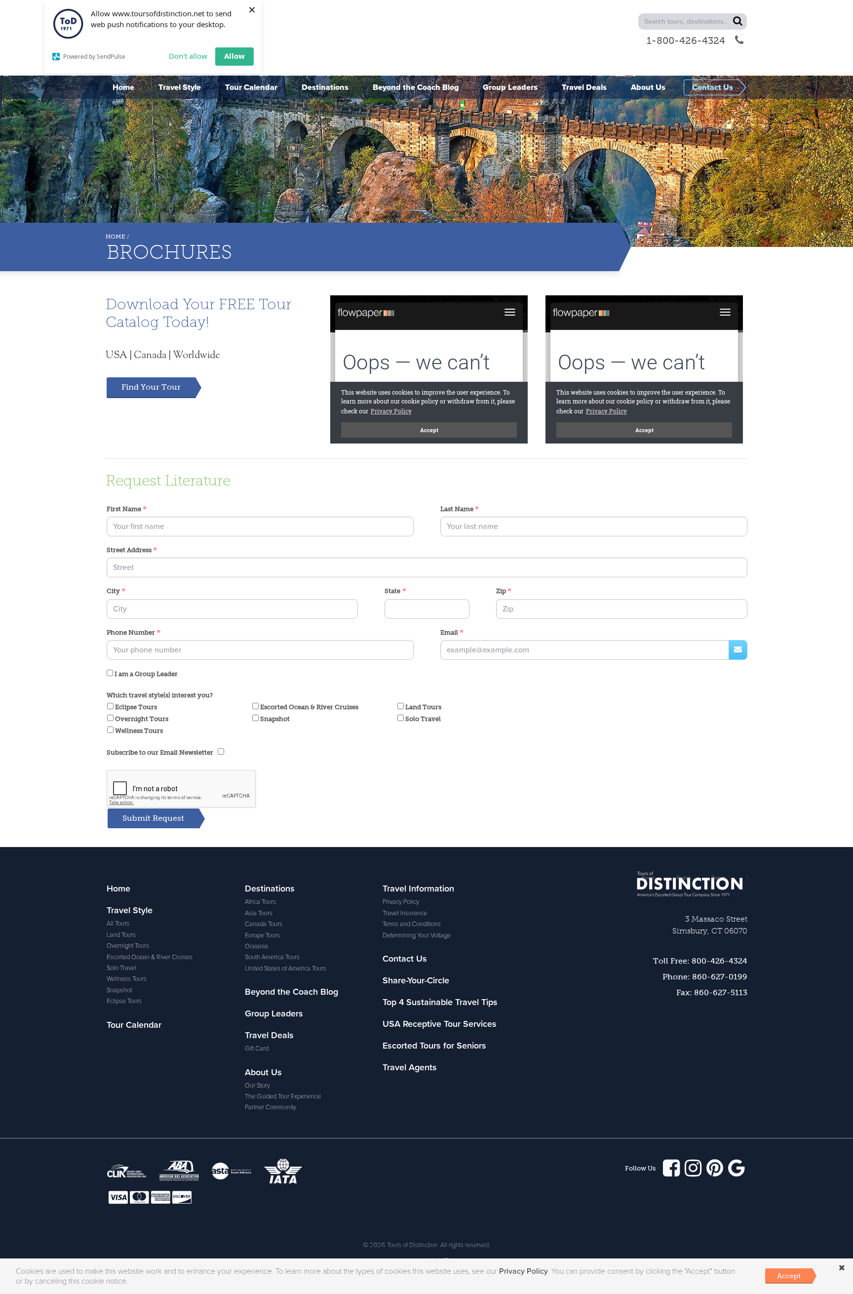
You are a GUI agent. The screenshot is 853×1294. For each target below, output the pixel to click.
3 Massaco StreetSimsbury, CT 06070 (709, 924)
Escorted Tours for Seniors (434, 1045)
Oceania (256, 946)
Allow (234, 56)
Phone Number (133, 633)
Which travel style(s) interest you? (160, 695)
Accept (789, 1275)
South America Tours (272, 957)
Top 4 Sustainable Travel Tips (440, 1002)
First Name (127, 509)
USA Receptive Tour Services (440, 1023)
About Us (263, 1072)
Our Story (257, 1086)
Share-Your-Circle (416, 980)
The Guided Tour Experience (283, 1096)
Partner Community (270, 1107)
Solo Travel (422, 719)
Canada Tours (263, 924)
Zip (503, 591)
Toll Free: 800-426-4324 (700, 961)
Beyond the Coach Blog (291, 991)
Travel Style (130, 910)
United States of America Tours (285, 968)
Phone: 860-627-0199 (704, 976)
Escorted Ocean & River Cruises (308, 707)
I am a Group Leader (145, 674)
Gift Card (257, 1048)
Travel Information (418, 888)
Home (115, 236)
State (395, 591)
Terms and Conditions (412, 924)
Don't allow (188, 56)
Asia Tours (258, 913)
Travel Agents (410, 1067)
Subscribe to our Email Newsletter (162, 752)
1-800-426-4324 (686, 40)
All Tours (118, 924)
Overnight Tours (141, 719)
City (116, 591)
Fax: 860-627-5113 (711, 992)
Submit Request (153, 818)
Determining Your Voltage (417, 935)
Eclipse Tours (135, 707)
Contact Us (405, 958)
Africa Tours (260, 902)
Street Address (132, 550)
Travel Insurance (405, 913)
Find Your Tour (151, 387)
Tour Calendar (134, 1024)
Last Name (459, 509)
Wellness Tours (138, 730)
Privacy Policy (401, 902)
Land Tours (422, 707)
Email (452, 633)
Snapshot (274, 719)
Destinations (270, 888)
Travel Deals (269, 1035)
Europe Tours (262, 935)
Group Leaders (274, 1013)
